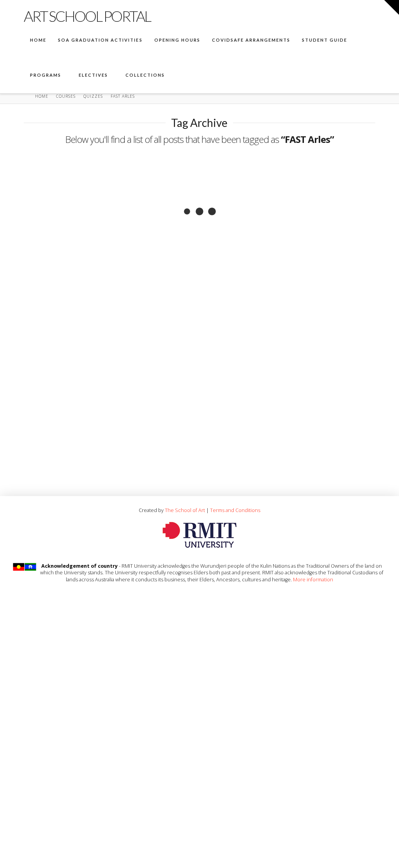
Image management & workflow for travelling (109, 183)
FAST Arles (43, 250)
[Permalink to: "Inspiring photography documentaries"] (289, 217)
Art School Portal (87, 16)
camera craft (47, 461)
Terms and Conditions (235, 510)
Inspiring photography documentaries (267, 297)
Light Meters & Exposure (92, 400)
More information (313, 579)
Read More (52, 223)
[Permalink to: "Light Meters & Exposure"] (109, 326)
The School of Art (185, 510)
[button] (391, 7)
